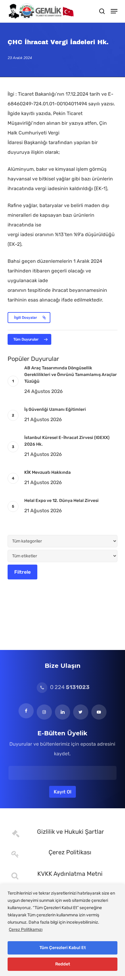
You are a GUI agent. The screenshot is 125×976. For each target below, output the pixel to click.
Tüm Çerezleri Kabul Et (62, 947)
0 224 (69, 687)
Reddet (62, 964)
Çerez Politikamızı (25, 929)
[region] (62, 930)
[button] (114, 11)
